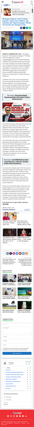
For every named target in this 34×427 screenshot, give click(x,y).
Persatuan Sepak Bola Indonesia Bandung (15, 372)
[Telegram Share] (27, 28)
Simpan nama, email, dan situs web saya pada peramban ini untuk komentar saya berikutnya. (15, 349)
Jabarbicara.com (13, 421)
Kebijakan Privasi (17, 423)
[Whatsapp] (30, 28)
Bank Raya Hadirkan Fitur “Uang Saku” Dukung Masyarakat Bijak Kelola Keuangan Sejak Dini (9, 260)
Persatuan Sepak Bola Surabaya (13, 377)
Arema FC (8, 388)
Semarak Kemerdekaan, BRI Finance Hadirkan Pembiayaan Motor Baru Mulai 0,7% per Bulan (9, 297)
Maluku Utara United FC (11, 379)
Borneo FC (8, 370)
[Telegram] (23, 253)
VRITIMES (5, 204)
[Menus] (2, 2)
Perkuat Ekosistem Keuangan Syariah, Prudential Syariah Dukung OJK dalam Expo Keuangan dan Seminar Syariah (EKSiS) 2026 (24, 283)
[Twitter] (10, 253)
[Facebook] (7, 253)
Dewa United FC (9, 383)
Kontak (28, 423)
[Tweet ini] (24, 28)
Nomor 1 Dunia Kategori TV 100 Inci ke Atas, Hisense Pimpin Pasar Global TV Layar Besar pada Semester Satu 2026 (24, 297)
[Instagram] (13, 253)
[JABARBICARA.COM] (17, 2)
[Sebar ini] (21, 28)
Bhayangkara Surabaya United (13, 381)
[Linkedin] (17, 253)
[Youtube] (20, 253)
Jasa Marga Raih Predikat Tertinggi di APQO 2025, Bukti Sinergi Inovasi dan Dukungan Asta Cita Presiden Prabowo (25, 261)
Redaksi (2, 423)
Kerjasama (23, 423)
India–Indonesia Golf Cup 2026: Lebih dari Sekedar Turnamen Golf (8, 311)
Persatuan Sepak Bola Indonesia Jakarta (15, 374)
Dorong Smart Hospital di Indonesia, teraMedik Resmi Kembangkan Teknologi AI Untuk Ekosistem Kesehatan (8, 283)
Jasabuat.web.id (23, 421)
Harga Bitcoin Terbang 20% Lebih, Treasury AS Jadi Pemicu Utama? (25, 311)
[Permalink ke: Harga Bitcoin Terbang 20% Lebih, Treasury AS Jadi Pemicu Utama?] (25, 305)
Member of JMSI (4, 424)
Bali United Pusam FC (11, 386)
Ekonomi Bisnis (4, 28)
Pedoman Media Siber (9, 423)
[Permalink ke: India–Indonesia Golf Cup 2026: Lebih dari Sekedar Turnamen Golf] (9, 305)
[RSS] (26, 253)
